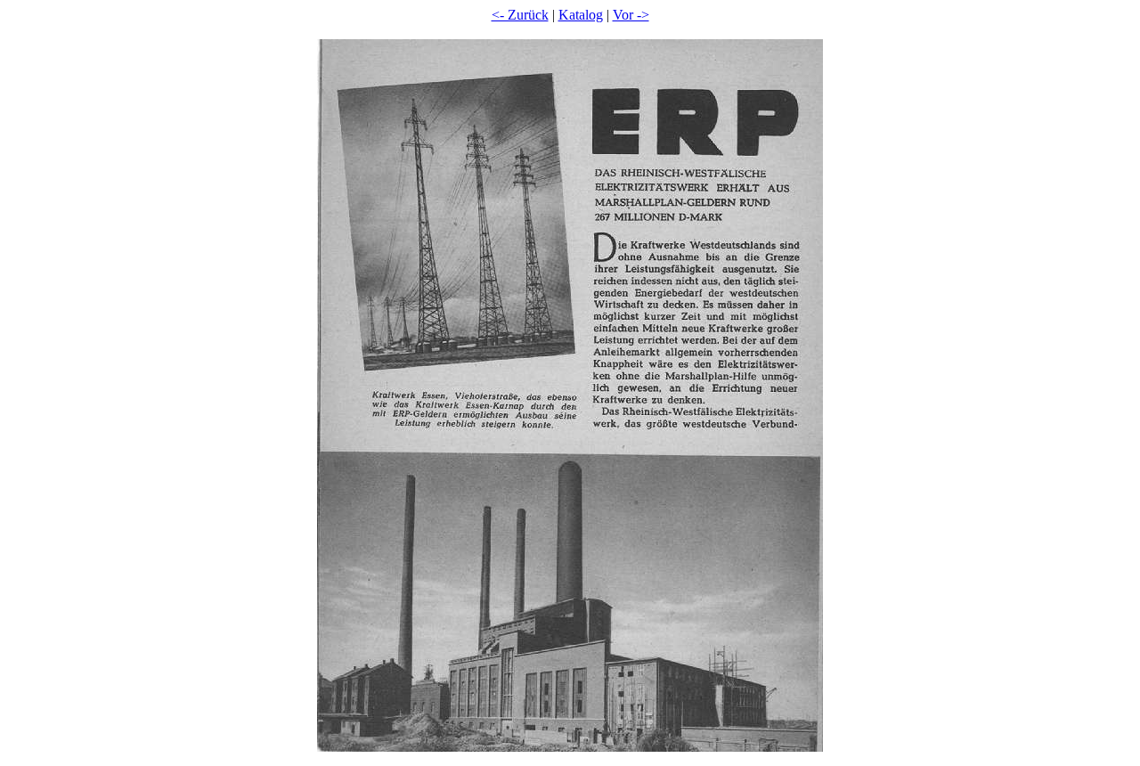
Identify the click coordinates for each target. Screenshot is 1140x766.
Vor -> (631, 14)
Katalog (580, 14)
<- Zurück (520, 14)
